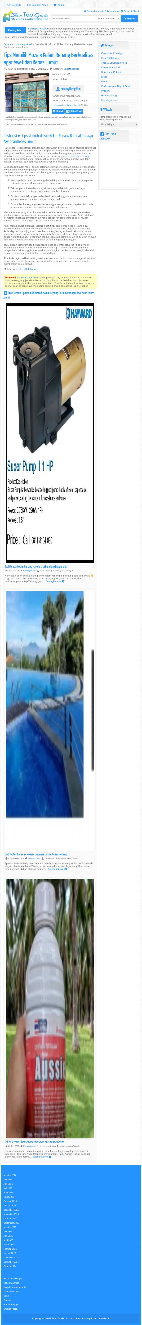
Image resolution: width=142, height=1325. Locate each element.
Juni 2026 (8, 1184)
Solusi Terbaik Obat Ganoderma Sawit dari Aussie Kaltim (34, 1142)
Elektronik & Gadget (112, 53)
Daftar (125, 11)
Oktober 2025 (9, 1218)
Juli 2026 (7, 1179)
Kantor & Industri (110, 67)
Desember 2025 (11, 1210)
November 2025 (11, 1214)
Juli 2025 (7, 1231)
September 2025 (11, 1223)
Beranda (14, 4)
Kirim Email (74, 111)
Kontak (59, 4)
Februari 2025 (10, 1249)
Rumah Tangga (109, 95)
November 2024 (11, 1262)
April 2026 (8, 1192)
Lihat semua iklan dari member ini (65, 105)
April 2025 (8, 1240)
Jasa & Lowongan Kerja (114, 62)
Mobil (104, 76)
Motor (104, 81)
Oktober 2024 (9, 1266)
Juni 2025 (8, 1236)
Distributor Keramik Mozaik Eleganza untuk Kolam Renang (36, 854)
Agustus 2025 (9, 1227)
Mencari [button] (129, 18)
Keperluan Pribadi (111, 72)
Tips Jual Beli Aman (37, 4)
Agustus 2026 (9, 1175)
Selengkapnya (55, 581)
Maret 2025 (8, 1244)
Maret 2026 (8, 1197)
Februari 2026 (10, 1201)
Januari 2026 (9, 1205)
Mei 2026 (7, 1188)
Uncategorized (24, 44)
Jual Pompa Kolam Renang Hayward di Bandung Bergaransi (36, 566)
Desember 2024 (11, 1257)
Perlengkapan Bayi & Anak (115, 86)
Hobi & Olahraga (110, 58)
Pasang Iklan (15, 30)
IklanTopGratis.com (38, 28)
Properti (105, 90)
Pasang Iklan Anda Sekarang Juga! (101, 11)
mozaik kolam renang (78, 156)
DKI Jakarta (29, 269)
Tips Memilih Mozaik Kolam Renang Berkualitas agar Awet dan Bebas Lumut (49, 58)
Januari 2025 (9, 1253)
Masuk (135, 11)
